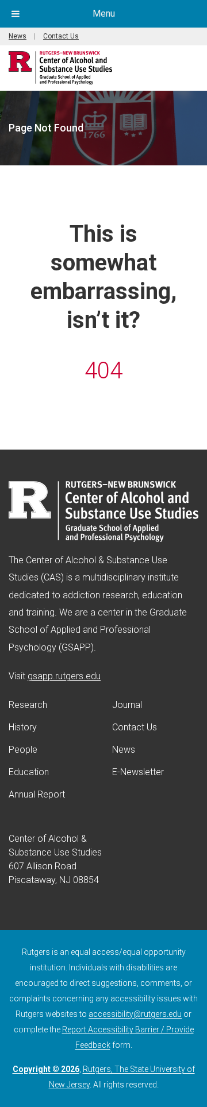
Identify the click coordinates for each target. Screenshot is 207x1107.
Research (28, 704)
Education (29, 772)
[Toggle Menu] (15, 14)
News (17, 36)
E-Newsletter (138, 772)
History (23, 727)
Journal (127, 704)
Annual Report (37, 794)
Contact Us (61, 36)
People (23, 749)
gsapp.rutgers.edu (64, 676)
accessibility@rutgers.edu (135, 1014)
